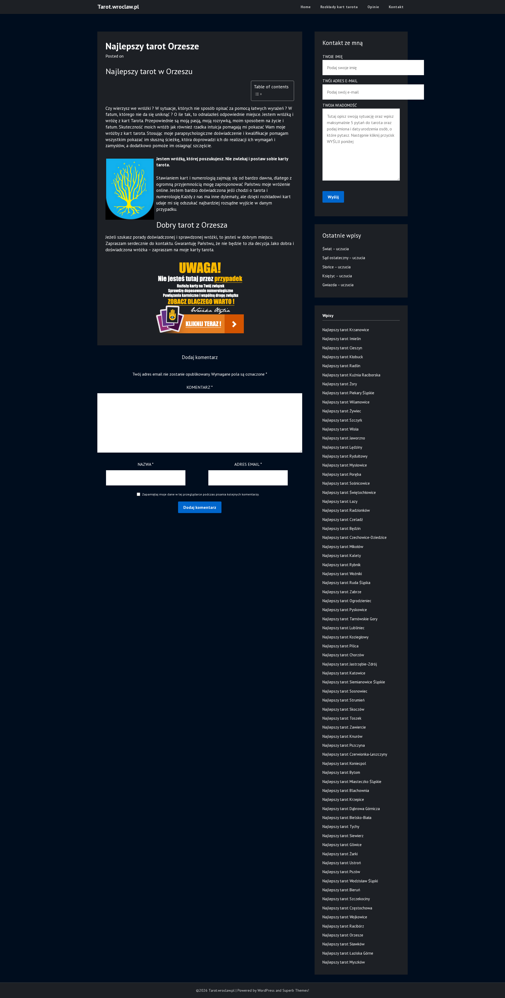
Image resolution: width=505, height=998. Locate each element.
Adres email (248, 464)
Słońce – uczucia (336, 266)
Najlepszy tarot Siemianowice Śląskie (353, 681)
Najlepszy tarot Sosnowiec (344, 691)
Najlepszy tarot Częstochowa (347, 907)
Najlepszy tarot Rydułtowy (344, 456)
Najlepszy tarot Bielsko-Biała (346, 817)
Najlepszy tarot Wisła (340, 429)
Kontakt (396, 6)
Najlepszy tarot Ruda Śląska (346, 582)
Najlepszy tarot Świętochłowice (349, 492)
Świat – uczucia (335, 248)
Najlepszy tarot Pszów (341, 871)
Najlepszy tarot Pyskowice (344, 609)
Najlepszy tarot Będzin (341, 528)
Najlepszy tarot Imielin (341, 338)
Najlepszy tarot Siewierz (342, 835)
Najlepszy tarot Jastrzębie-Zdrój (349, 664)
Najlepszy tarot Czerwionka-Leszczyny (354, 754)
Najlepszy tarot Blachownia (345, 790)
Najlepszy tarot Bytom (341, 772)
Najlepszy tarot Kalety (341, 555)
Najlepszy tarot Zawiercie (344, 727)
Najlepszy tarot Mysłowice (344, 465)
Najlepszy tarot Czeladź (342, 519)
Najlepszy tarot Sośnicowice (346, 483)
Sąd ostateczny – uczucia (343, 257)
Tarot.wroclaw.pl (118, 6)
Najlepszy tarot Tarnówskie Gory (349, 618)
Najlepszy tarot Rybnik (341, 564)
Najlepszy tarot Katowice (343, 673)
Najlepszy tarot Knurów (342, 736)
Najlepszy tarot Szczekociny (346, 898)
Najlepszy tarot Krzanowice (345, 329)
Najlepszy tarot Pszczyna (343, 745)
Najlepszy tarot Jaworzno (343, 438)
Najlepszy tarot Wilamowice (346, 402)
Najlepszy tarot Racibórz (343, 926)
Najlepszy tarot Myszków (343, 962)
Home (306, 6)
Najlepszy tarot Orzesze (342, 935)
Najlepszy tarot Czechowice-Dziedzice (354, 537)
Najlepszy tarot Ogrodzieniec (346, 600)
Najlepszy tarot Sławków (343, 943)
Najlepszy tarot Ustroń (341, 862)
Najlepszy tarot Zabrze (341, 591)
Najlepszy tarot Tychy (340, 826)
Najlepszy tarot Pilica (340, 645)
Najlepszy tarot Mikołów (342, 546)
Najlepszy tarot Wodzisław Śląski (350, 880)
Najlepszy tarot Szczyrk (342, 420)
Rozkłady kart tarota (339, 6)
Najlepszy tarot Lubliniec (343, 627)
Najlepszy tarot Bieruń (341, 889)
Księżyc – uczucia (337, 275)
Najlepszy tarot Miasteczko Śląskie (351, 781)
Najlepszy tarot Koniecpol (344, 763)
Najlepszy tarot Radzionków (346, 510)
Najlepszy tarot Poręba (341, 474)
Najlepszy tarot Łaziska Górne (347, 953)
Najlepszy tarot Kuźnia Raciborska (351, 374)
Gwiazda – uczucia (338, 284)
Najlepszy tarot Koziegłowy (345, 636)
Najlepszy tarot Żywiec (341, 410)
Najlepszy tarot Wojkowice (344, 916)
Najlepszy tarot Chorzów (343, 654)
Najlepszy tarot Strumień (343, 700)
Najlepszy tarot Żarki (340, 853)
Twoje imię (332, 56)
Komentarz (199, 387)
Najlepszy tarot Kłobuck (342, 356)
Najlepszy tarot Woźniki (342, 573)
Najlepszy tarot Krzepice (343, 799)
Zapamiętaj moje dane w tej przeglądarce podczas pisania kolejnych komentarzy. (200, 494)
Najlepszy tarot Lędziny (342, 447)
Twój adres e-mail (339, 80)
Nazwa (146, 464)
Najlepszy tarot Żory (339, 383)
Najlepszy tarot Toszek (341, 718)
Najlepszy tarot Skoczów (343, 709)
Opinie (373, 6)
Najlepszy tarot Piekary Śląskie (348, 392)
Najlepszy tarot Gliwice (342, 844)
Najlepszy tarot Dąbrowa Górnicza (351, 808)
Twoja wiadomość (339, 105)
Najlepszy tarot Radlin (341, 365)
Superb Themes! (295, 990)
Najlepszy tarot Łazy (339, 501)
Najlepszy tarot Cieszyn (342, 347)
